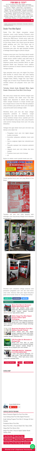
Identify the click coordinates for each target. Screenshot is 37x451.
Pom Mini (25, 24)
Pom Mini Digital (16, 443)
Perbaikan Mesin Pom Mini (11, 423)
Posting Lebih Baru (9, 362)
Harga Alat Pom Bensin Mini (11, 428)
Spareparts (27, 443)
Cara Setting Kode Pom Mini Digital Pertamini (16, 416)
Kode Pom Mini (19, 436)
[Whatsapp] (32, 446)
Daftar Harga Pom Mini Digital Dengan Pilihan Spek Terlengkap (22, 317)
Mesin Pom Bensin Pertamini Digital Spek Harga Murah (21, 305)
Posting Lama (28, 362)
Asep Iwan (30, 449)
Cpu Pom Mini (8, 436)
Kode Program (8, 439)
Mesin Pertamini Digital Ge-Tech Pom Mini (15, 414)
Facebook (16, 298)
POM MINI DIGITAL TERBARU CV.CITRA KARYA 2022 (21, 351)
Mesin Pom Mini (19, 439)
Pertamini (19, 24)
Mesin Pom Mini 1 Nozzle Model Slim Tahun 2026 (17, 426)
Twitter (24, 298)
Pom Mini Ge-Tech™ (18, 2)
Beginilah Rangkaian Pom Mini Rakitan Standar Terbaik (22, 329)
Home (5, 24)
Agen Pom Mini (12, 24)
